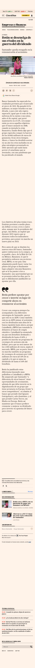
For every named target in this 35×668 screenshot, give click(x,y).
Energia (22, 29)
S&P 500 (17, 11)
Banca (4, 29)
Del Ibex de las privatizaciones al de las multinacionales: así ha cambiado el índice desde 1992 (17, 631)
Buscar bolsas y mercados (11, 641)
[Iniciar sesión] (31, 15)
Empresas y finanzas (14, 25)
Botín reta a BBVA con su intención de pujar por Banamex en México (23, 503)
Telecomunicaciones (13, 29)
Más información (6, 537)
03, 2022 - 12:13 (20, 85)
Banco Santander (7, 529)
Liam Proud (16, 520)
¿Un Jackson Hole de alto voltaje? (17, 618)
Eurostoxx (10, 650)
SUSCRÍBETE (25, 15)
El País (30, 19)
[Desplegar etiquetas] (31, 528)
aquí (30, 542)
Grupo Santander (19, 529)
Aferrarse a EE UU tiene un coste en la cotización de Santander (22, 515)
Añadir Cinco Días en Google (12, 95)
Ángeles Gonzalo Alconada (17, 83)
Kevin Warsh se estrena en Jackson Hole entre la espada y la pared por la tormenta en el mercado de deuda (16, 623)
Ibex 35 (5, 11)
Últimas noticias (8, 608)
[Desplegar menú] (3, 15)
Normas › (30, 491)
